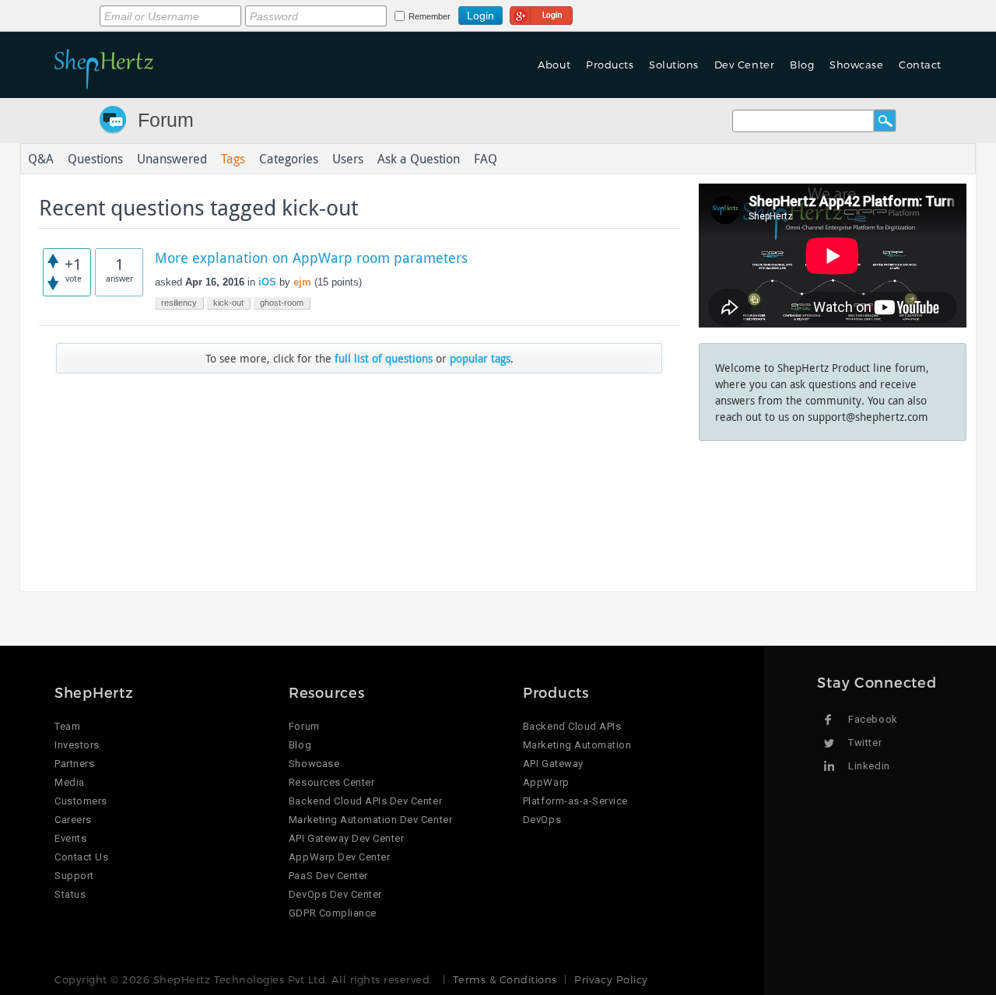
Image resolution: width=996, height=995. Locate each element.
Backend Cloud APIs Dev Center (365, 801)
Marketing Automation (577, 745)
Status (70, 894)
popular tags (480, 358)
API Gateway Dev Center (346, 838)
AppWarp (546, 782)
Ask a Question (418, 158)
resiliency (179, 302)
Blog (300, 745)
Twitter (865, 742)
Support (74, 875)
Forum (166, 120)
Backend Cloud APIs (572, 726)
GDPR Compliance (333, 913)
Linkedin (868, 766)
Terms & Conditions (504, 979)
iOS (267, 282)
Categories (288, 158)
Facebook (872, 719)
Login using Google (541, 13)
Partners (74, 763)
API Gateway (553, 763)
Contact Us (81, 857)
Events (70, 838)
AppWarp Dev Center (339, 857)
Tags (233, 158)
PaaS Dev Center (328, 875)
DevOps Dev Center (335, 894)
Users (347, 158)
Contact (920, 64)
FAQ (485, 158)
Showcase (856, 64)
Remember (430, 16)
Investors (77, 745)
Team (67, 726)
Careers (73, 819)
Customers (80, 801)
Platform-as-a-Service (575, 801)
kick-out (228, 302)
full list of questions (384, 358)
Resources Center (331, 782)
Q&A (41, 158)
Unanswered (172, 158)
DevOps (542, 819)
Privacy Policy (610, 979)
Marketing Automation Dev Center (370, 819)
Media (69, 782)
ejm (302, 282)
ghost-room (281, 302)
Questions (95, 158)
